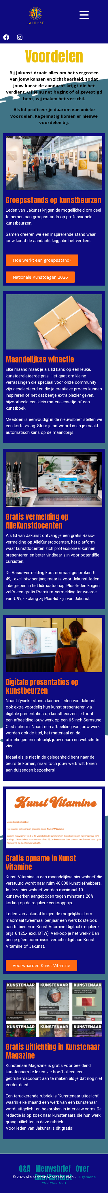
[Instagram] (20, 37)
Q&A (24, 1168)
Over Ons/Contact (62, 1173)
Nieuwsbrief (53, 1168)
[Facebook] (6, 37)
